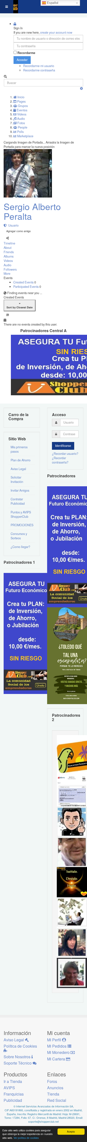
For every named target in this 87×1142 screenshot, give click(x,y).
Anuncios (55, 1087)
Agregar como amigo (18, 231)
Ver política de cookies (26, 1138)
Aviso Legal (18, 469)
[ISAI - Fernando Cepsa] (72, 851)
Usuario (13, 225)
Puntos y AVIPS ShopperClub (21, 514)
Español (52, 3)
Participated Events (26, 286)
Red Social (56, 1100)
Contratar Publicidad (18, 501)
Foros (52, 1081)
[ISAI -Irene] (72, 881)
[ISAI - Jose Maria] (72, 912)
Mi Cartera (56, 1059)
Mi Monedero (59, 1052)
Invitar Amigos (20, 490)
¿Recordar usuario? (65, 453)
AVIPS (9, 1087)
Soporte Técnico (18, 1063)
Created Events (23, 282)
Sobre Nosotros (17, 1056)
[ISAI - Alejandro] (72, 972)
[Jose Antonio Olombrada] (28, 633)
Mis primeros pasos (19, 449)
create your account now (56, 32)
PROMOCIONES (22, 525)
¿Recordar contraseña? (60, 460)
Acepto (71, 1131)
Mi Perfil (54, 1040)
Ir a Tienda (13, 1081)
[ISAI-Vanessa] (72, 791)
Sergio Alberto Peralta (32, 211)
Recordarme (26, 53)
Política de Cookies (20, 1046)
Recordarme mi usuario (38, 66)
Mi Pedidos (57, 1046)
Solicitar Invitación (17, 479)
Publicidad (13, 1100)
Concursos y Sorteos (19, 536)
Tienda (53, 1094)
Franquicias (14, 1094)
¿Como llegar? (20, 547)
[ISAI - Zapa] (72, 821)
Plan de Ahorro (20, 460)
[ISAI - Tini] (72, 942)
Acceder (22, 60)
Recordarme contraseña (39, 70)
